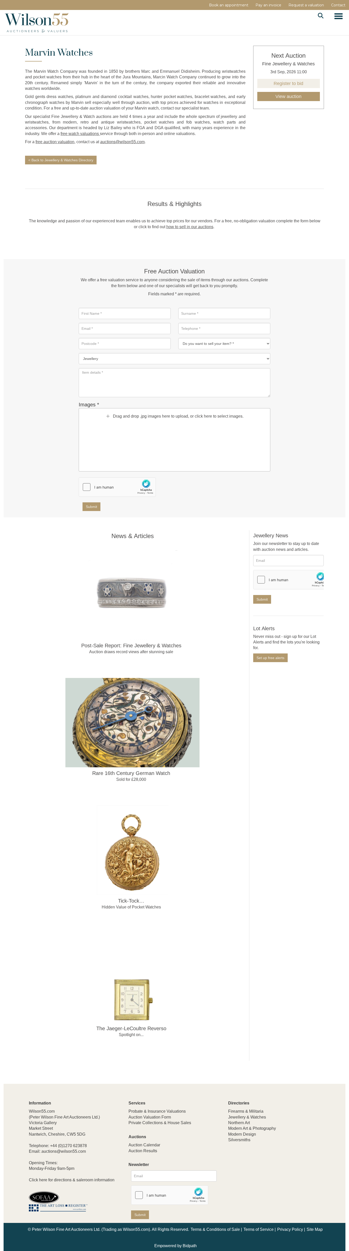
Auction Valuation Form (150, 1117)
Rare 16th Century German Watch (131, 773)
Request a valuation (306, 5)
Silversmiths (239, 1140)
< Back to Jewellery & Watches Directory (60, 160)
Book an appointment (228, 5)
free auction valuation (55, 142)
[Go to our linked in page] (243, 1174)
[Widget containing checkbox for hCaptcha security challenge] (117, 487)
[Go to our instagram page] (265, 1174)
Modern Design (242, 1134)
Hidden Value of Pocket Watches (131, 907)
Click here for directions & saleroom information (71, 1180)
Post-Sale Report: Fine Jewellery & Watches (131, 645)
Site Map (315, 1229)
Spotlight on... (131, 1035)
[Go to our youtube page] (254, 1174)
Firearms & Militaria (245, 1111)
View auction (288, 96)
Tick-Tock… (131, 901)
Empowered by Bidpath (175, 1246)
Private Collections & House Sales (160, 1123)
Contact (338, 5)
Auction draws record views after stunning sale (131, 652)
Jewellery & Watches (247, 1117)
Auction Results (143, 1151)
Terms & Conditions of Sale (215, 1229)
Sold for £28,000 (131, 779)
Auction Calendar (144, 1145)
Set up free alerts (270, 658)
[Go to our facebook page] (233, 1174)
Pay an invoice (268, 5)
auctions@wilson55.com (122, 142)
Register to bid (288, 83)
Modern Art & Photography (252, 1128)
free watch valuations (80, 133)
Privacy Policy (290, 1229)
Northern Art (239, 1123)
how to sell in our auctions (189, 227)
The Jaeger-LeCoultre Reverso (131, 1028)
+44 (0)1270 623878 (68, 1146)
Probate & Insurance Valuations (157, 1111)
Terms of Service (258, 1229)
